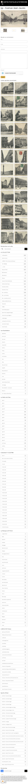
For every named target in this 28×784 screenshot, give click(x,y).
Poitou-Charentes (14, 588)
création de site (15, 776)
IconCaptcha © (21, 74)
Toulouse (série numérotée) (14, 671)
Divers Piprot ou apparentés (14, 599)
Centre (14, 565)
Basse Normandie (14, 548)
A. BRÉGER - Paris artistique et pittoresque (14, 261)
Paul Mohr (14, 379)
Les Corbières (14, 643)
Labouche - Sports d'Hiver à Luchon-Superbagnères (14, 733)
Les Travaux (14, 443)
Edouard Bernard (14, 370)
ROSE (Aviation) (14, 272)
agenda (23, 776)
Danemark (14, 619)
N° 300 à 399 (14, 472)
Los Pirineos (14, 657)
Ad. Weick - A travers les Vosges (14, 695)
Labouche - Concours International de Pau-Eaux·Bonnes (14, 738)
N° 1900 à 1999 (14, 518)
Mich (14, 359)
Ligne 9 (14, 428)
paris (11, 778)
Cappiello (14, 367)
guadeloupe (16, 780)
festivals (20, 780)
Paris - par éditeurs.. (14, 292)
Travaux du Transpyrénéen (14, 666)
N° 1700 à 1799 (14, 512)
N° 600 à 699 (14, 481)
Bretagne (14, 550)
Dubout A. (14, 342)
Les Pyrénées (14, 646)
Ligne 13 (14, 440)
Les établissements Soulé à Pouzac (14, 663)
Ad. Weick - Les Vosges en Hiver (14, 724)
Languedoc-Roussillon (14, 570)
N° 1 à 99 (14, 464)
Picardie (14, 590)
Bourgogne (14, 545)
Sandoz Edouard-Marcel (14, 382)
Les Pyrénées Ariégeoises (14, 649)
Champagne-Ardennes (14, 553)
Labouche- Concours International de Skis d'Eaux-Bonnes (14, 755)
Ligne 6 (14, 417)
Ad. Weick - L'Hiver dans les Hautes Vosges (14, 713)
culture (2, 776)
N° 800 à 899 (14, 487)
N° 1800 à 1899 (14, 515)
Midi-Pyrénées (14, 579)
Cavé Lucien (14, 336)
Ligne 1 (14, 400)
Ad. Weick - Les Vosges (14, 721)
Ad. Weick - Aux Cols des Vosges (14, 698)
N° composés (14, 461)
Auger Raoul (14, 333)
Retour (14, 30)
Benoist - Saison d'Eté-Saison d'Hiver (14, 764)
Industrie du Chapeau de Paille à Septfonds (14, 669)
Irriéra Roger (14, 384)
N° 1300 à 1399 (14, 501)
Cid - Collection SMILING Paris (14, 393)
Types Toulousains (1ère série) (14, 689)
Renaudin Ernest (14, 364)
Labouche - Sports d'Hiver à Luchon (14, 753)
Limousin (14, 573)
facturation (7, 778)
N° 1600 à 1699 (14, 509)
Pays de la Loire (14, 585)
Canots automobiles (14, 605)
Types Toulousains (14, 683)
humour (2, 778)
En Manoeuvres (14, 610)
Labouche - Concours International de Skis (14, 744)
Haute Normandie (14, 562)
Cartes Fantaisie (14, 326)
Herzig (14, 350)
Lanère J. (14, 353)
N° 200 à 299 (14, 469)
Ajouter (2, 77)
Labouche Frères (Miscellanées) (14, 281)
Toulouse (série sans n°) (14, 674)
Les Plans (14, 446)
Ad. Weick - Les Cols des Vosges (14, 701)
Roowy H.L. (14, 390)
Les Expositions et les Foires (14, 321)
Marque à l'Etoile (14, 269)
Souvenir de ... (14, 602)
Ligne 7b (14, 423)
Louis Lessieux (14, 356)
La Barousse (14, 637)
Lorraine (14, 576)
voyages (6, 776)
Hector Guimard (14, 258)
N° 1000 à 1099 (14, 492)
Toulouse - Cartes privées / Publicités (14, 680)
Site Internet (3, 49)
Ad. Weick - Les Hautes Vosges (14, 704)
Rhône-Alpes (14, 596)
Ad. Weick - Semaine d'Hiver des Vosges (14, 730)
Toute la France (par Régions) (14, 315)
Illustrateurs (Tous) (14, 289)
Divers (14, 448)
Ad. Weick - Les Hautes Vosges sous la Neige (14, 707)
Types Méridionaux (14, 686)
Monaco (14, 622)
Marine (14, 613)
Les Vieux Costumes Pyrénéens (14, 654)
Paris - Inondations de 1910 (14, 298)
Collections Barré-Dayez (14, 283)
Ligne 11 (14, 434)
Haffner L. (14, 347)
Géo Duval (14, 373)
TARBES (14, 306)
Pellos (14, 362)
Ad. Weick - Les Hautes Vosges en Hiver (14, 710)
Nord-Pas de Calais (14, 582)
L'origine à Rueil (14, 533)
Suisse (14, 625)
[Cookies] (2, 781)
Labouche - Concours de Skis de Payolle (14, 747)
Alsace (14, 536)
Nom (1, 39)
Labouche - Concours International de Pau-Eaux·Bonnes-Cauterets (14, 735)
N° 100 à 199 (14, 467)
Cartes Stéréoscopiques (14, 309)
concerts (10, 780)
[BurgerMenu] (2, 4)
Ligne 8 (14, 426)
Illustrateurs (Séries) (14, 286)
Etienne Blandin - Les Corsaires (14, 387)
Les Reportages (14, 318)
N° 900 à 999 (14, 489)
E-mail (2, 44)
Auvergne (14, 542)
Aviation (14, 608)
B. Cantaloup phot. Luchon (14, 761)
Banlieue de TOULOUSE (14, 631)
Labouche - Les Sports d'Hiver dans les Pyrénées (14, 750)
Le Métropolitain (14, 255)
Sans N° (14, 455)
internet (14, 778)
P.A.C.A (14, 593)
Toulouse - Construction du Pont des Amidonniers (14, 677)
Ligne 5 (14, 414)
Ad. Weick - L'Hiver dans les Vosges (14, 715)
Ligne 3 (14, 405)
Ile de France (14, 568)
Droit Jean (14, 339)
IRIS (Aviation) (14, 275)
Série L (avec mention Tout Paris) (14, 458)
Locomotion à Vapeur (14, 323)
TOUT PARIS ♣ (14, 263)
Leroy (14, 376)
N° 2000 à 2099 (14, 521)
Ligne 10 (14, 431)
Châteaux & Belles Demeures (14, 301)
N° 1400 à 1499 (14, 504)
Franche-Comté (14, 559)
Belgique (14, 616)
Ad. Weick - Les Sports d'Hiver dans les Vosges (14, 718)
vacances (6, 780)
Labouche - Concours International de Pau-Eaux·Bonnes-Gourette (14, 741)
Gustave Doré (14, 344)
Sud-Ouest (14, 660)
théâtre (10, 776)
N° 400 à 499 (14, 475)
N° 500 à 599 (14, 478)
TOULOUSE (14, 303)
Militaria (14, 278)
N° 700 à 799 (14, 484)
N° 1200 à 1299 (14, 498)
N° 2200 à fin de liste (14, 527)
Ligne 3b (14, 408)
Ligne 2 (14, 403)
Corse (14, 556)
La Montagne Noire (14, 640)
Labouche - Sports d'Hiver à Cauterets (14, 758)
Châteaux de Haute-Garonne (14, 634)
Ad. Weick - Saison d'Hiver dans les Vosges (14, 727)
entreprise (19, 778)
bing (20, 776)
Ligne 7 (14, 420)
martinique (24, 778)
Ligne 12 (14, 437)
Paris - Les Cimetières (14, 295)
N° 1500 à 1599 (14, 507)
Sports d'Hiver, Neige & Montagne (14, 312)
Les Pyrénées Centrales (14, 652)
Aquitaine (14, 539)
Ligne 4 (14, 411)
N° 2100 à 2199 (14, 524)
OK (26, 249)
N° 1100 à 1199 (14, 495)
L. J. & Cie (14, 266)
